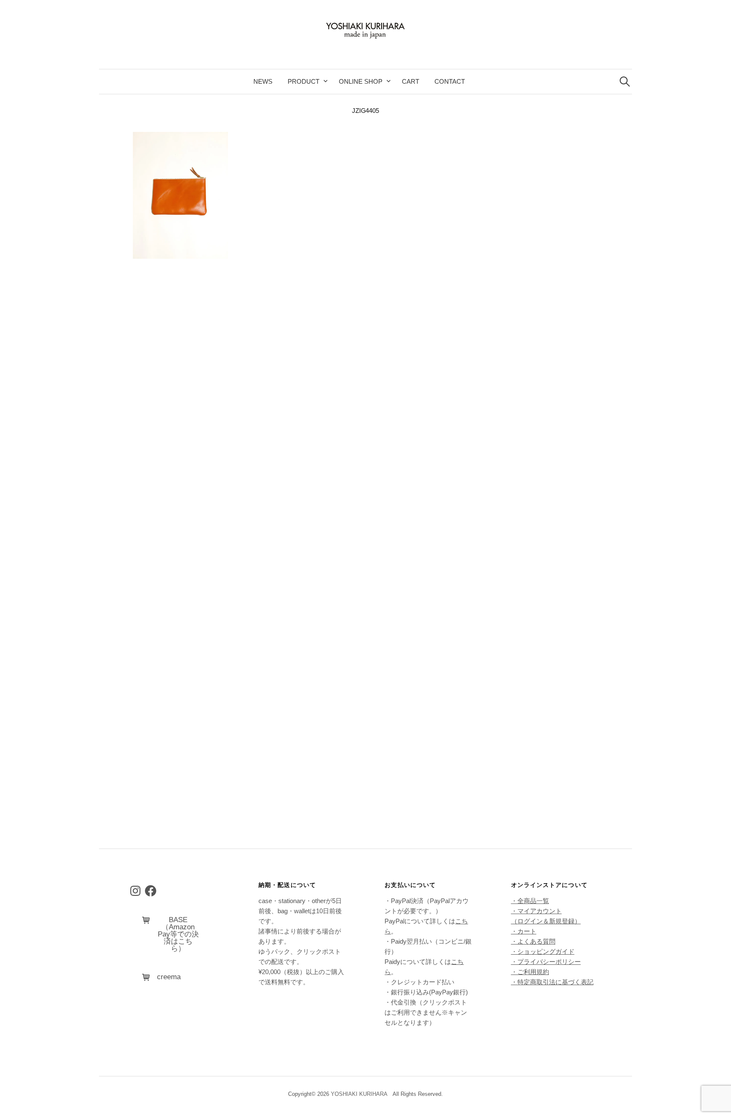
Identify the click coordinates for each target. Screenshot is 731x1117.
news (262, 81)
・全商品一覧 (530, 900)
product (303, 81)
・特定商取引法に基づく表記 (552, 982)
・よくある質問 (533, 941)
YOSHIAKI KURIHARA (359, 1094)
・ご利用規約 (530, 971)
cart (410, 81)
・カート (523, 931)
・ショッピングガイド (542, 951)
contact (449, 81)
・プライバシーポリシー (546, 961)
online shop (360, 81)
